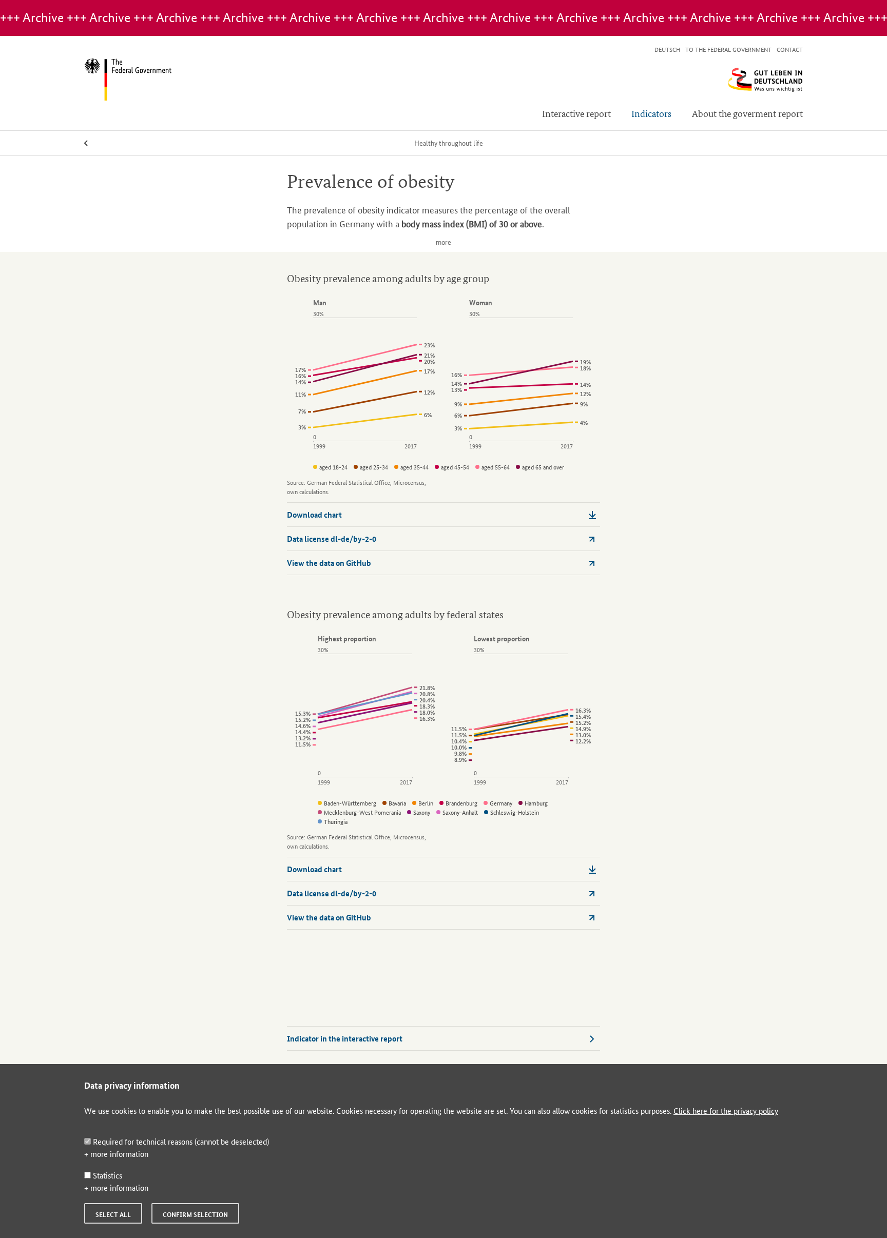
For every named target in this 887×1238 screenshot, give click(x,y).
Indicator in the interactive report (344, 1038)
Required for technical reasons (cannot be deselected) (180, 1141)
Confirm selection (195, 1214)
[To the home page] (443, 79)
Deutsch (667, 49)
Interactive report (576, 113)
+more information (116, 1153)
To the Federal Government (728, 49)
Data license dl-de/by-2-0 (331, 538)
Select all (113, 1214)
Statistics (106, 1175)
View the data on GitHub (329, 562)
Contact (790, 49)
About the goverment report (747, 113)
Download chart (314, 514)
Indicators (651, 113)
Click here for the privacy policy (725, 1110)
